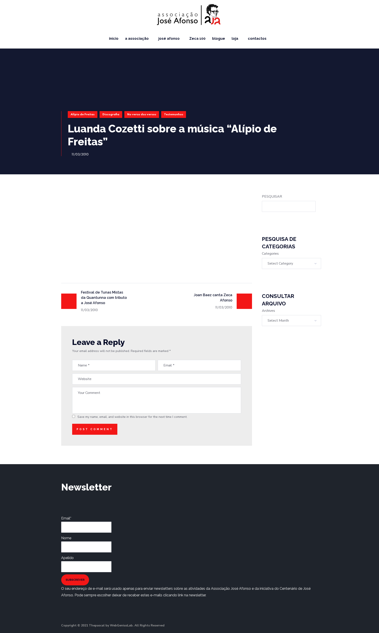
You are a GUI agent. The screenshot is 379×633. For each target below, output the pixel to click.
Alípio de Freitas (83, 114)
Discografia (110, 114)
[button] (370, 38)
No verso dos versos (141, 114)
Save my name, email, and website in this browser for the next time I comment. (132, 417)
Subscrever (75, 579)
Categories (270, 253)
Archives (268, 310)
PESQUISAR (272, 196)
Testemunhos (173, 114)
